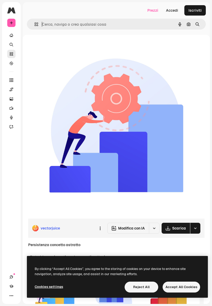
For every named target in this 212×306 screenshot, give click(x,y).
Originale (62, 46)
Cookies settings (49, 286)
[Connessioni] (11, 277)
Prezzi (152, 10)
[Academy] (11, 286)
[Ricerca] (11, 44)
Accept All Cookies (181, 287)
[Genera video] (11, 108)
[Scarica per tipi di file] (195, 228)
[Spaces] (11, 89)
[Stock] (11, 54)
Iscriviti (195, 10)
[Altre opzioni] (100, 228)
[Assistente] (11, 127)
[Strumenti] (11, 80)
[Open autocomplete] (34, 24)
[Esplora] (11, 63)
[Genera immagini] (11, 99)
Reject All (141, 287)
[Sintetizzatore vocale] (11, 117)
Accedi (172, 10)
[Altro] (11, 295)
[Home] (11, 35)
